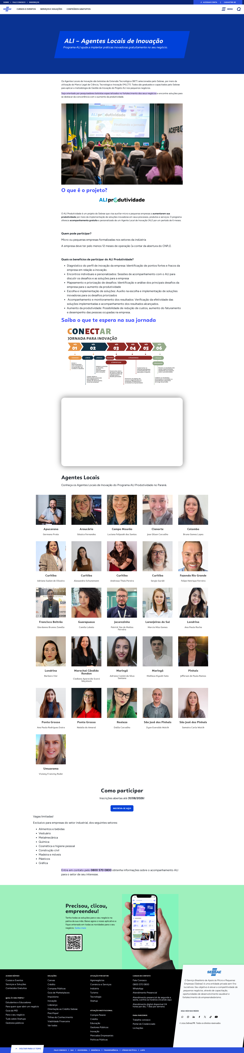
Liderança (52, 1005)
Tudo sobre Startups (16, 1018)
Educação (95, 1023)
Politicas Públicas (99, 1039)
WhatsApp (138, 988)
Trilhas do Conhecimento (60, 1017)
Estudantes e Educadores (18, 1002)
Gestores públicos (15, 1023)
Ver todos (52, 1025)
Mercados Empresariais (101, 1035)
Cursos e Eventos (26, 9)
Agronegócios (97, 980)
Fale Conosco (140, 980)
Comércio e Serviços (100, 984)
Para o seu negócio (15, 1014)
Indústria (94, 988)
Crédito (51, 984)
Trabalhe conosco (141, 1019)
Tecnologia (95, 996)
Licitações (138, 1028)
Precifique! (53, 1013)
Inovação (52, 1000)
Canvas (51, 980)
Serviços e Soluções (51, 9)
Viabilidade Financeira (59, 1021)
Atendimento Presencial (145, 992)
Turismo (94, 992)
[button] (208, 2)
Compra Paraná (97, 1015)
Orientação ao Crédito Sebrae (63, 1009)
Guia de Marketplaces (58, 992)
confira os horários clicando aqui (155, 999)
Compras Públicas (57, 988)
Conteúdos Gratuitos (79, 9)
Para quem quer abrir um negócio (22, 1006)
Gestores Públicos (99, 1027)
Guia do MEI (12, 1010)
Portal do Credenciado (144, 1024)
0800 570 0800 (141, 984)
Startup (94, 1000)
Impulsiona (53, 996)
